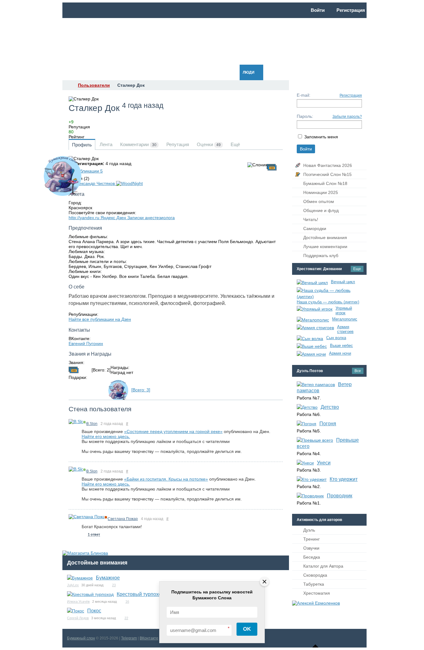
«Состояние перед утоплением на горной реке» (173, 431)
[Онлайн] (77, 421)
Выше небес (341, 345)
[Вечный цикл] (312, 282)
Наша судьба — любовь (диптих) (328, 302)
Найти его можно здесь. (106, 436)
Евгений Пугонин (86, 343)
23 (114, 585)
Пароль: (305, 116)
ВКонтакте (149, 638)
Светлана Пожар (123, 519)
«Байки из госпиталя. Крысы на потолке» (166, 479)
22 (126, 618)
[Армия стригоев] (315, 328)
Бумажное (108, 577)
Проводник (339, 495)
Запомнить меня (321, 136)
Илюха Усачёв (78, 601)
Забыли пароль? (347, 116)
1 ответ (94, 534)
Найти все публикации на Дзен (100, 319)
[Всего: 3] (140, 389)
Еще (357, 269)
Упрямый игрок (344, 310)
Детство (330, 407)
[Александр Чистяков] (92, 183)
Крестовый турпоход (140, 594)
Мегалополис (344, 319)
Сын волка (336, 337)
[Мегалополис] (313, 320)
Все (357, 371)
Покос (94, 610)
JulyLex (73, 585)
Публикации (89, 170)
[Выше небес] (312, 346)
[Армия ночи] (311, 354)
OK (247, 629)
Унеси (324, 462)
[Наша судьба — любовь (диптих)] (328, 293)
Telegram (129, 638)
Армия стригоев (345, 329)
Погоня (327, 423)
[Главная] (67, 85)
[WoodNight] (129, 183)
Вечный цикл (343, 281)
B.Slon (91, 424)
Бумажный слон (81, 638)
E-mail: (303, 95)
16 (127, 601)
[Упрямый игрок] (314, 309)
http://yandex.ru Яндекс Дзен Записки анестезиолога (122, 217)
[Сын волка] (310, 338)
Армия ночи (340, 353)
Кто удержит (344, 479)
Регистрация (351, 95)
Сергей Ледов (78, 618)
